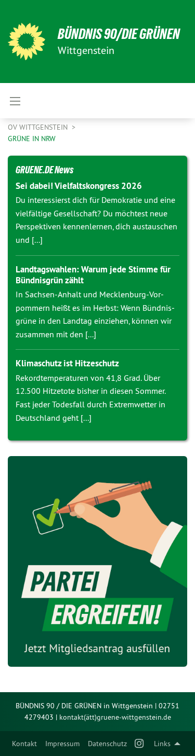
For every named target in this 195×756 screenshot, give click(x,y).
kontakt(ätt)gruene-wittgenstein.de (115, 717)
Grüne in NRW (32, 138)
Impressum (62, 743)
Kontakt (24, 743)
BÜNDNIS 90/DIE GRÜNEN (119, 34)
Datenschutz (107, 743)
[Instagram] (139, 743)
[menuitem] (24, 743)
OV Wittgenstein (39, 127)
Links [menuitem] (162, 743)
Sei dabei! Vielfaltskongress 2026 (79, 185)
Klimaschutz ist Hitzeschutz (67, 363)
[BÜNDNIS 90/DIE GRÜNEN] (26, 41)
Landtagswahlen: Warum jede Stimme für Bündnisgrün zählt (93, 275)
